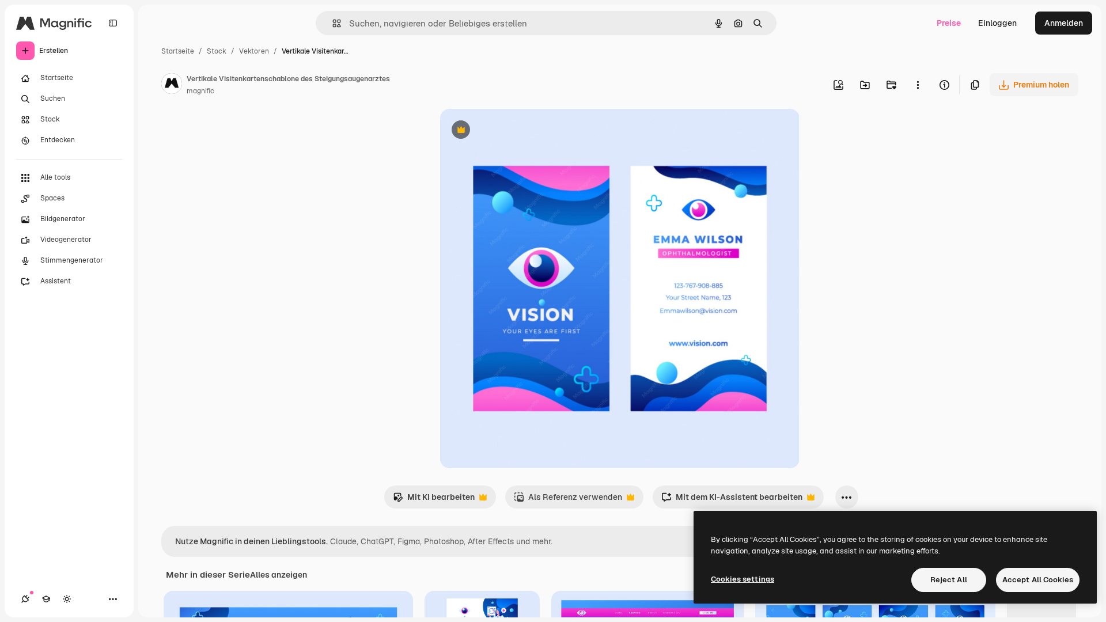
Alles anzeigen (278, 575)
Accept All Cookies (1037, 580)
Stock (216, 51)
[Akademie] (46, 599)
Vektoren (254, 51)
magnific (200, 91)
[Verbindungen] (25, 599)
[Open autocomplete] (332, 23)
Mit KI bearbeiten (434, 500)
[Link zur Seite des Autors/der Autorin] (171, 85)
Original (514, 131)
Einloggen (997, 23)
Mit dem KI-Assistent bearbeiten (731, 500)
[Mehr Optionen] (917, 84)
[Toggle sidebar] (113, 23)
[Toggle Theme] (67, 599)
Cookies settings (742, 579)
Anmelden (1063, 23)
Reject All (948, 580)
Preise (949, 23)
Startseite (177, 51)
